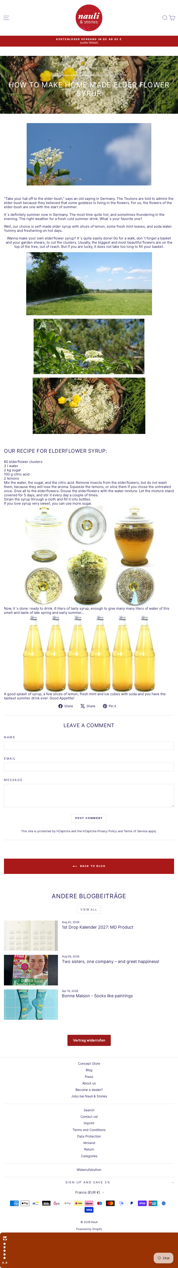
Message (13, 780)
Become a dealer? (89, 1090)
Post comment (89, 818)
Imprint (89, 1123)
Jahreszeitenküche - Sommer (71, 75)
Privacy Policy (107, 831)
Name (9, 737)
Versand (89, 1143)
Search (89, 1110)
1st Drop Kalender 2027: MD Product (98, 927)
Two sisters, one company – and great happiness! (110, 961)
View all (88, 909)
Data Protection (89, 1136)
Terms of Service (135, 831)
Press (89, 1077)
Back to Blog (92, 866)
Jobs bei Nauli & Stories (89, 1096)
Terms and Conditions (89, 1130)
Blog (94, 68)
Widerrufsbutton (89, 1170)
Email (10, 758)
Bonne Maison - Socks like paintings (97, 995)
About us (89, 1083)
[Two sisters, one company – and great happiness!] (31, 970)
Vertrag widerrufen (89, 1040)
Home (83, 68)
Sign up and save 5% (87, 1182)
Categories (89, 1156)
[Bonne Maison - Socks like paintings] (31, 1004)
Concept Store (89, 1063)
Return (89, 1149)
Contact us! (89, 1116)
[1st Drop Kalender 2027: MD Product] (31, 936)
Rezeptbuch (100, 75)
